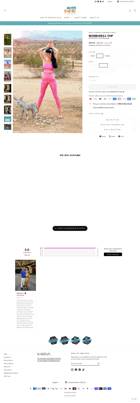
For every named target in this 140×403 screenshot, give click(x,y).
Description (112, 120)
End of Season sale (50, 17)
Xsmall (103, 65)
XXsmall (94, 65)
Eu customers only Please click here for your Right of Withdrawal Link (49, 359)
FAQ (5, 354)
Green (107, 56)
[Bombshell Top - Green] (22, 210)
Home (91, 32)
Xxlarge (103, 71)
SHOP (67, 17)
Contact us (7, 357)
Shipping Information (11, 373)
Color (92, 52)
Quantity (94, 77)
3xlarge (112, 71)
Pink (100, 56)
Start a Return (8, 363)
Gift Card (7, 376)
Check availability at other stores (103, 107)
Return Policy (8, 360)
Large (130, 65)
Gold (92, 56)
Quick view (19, 200)
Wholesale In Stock (109, 32)
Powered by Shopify (70, 395)
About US (7, 367)
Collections (98, 32)
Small (112, 65)
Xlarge (93, 71)
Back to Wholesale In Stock (71, 228)
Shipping (92, 45)
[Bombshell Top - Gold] (17, 210)
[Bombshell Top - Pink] (19, 210)
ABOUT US (95, 17)
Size (91, 62)
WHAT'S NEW (80, 17)
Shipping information (112, 125)
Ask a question (112, 129)
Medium (121, 65)
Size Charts (7, 370)
